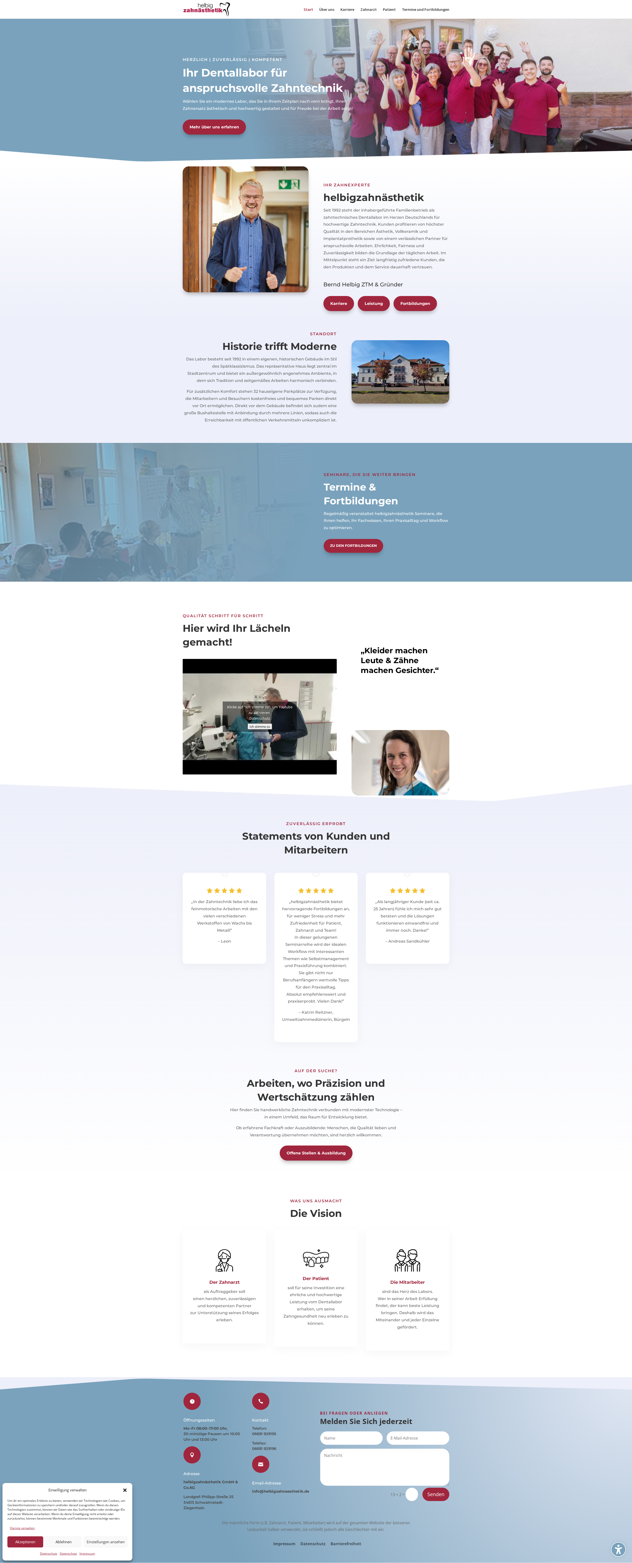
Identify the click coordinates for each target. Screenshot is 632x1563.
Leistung (374, 303)
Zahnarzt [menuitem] (368, 10)
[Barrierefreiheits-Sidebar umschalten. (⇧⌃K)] (618, 1549)
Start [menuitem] (308, 10)
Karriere (338, 303)
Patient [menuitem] (389, 10)
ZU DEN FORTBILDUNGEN (353, 545)
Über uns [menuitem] (326, 10)
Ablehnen (64, 1541)
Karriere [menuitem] (347, 10)
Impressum (87, 1553)
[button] (124, 1490)
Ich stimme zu (260, 726)
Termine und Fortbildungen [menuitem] (425, 10)
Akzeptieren (25, 1541)
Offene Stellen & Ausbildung (316, 1153)
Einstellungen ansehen (106, 1541)
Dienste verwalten (22, 1528)
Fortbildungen (415, 303)
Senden (435, 1494)
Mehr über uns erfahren (214, 127)
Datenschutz (48, 1553)
